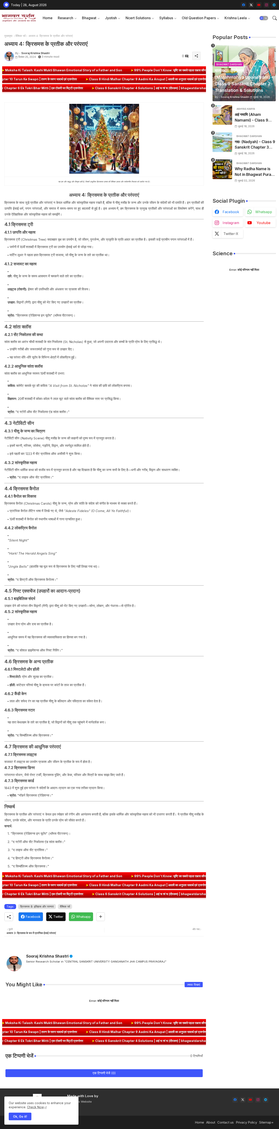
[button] (263, 18)
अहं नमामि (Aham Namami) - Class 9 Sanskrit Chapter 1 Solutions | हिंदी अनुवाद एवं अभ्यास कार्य (255, 117)
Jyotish (111, 18)
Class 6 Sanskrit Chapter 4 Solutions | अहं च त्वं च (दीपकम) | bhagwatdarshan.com (107, 88)
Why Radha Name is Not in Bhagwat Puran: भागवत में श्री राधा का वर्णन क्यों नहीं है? (255, 172)
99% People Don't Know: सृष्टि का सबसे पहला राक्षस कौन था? (128, 70)
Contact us (225, 1122)
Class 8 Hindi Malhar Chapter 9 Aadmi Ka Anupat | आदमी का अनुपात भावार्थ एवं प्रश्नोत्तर (189, 79)
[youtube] (259, 5)
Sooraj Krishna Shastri (47, 956)
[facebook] (243, 5)
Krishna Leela (236, 18)
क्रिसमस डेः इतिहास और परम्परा (37, 906)
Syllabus (166, 18)
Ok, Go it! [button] (20, 1116)
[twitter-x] (251, 5)
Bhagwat (89, 18)
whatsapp (263, 212)
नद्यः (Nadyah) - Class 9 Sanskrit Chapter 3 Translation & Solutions (255, 145)
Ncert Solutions (138, 18)
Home (48, 18)
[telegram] (274, 5)
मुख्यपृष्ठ (8, 36)
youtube (263, 223)
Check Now (35, 1107)
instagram (231, 223)
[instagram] (266, 5)
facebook (231, 212)
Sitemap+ (266, 1122)
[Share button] (100, 916)
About (210, 1122)
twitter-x (230, 233)
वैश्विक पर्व (20, 36)
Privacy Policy (246, 1122)
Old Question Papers (199, 18)
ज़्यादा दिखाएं (193, 984)
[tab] (47, 18)
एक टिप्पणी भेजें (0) (104, 1073)
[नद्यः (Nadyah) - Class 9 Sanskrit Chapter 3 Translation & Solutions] (222, 142)
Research (65, 18)
